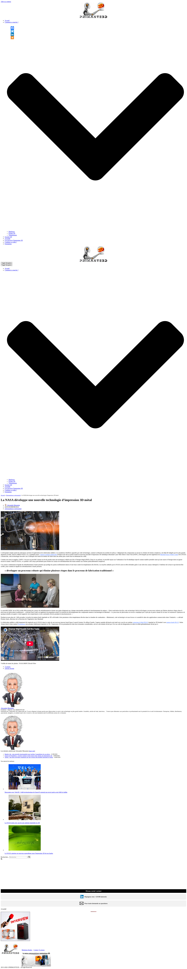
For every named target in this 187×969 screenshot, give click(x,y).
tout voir (31, 751)
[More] (12, 37)
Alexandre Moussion (13, 505)
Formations (8, 244)
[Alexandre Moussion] (13, 706)
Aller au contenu (6, 1)
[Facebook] (12, 28)
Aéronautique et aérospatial (13, 495)
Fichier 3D (12, 233)
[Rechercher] (29, 857)
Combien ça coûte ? (11, 242)
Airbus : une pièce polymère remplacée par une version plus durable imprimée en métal (29, 757)
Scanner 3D (8, 237)
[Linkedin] (12, 34)
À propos (7, 667)
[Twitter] (12, 31)
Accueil (7, 20)
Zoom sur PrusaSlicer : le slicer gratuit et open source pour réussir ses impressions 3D (28, 755)
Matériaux (12, 231)
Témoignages (13, 235)
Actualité (7, 238)
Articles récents (9, 668)
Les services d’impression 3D (14, 240)
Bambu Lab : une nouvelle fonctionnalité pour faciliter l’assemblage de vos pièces (27, 754)
